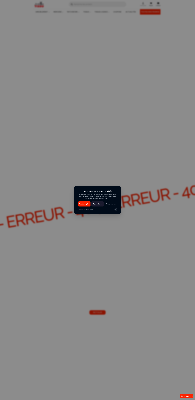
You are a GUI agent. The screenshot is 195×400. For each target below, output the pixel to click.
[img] (115, 209)
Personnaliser (111, 204)
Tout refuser (97, 204)
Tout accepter (84, 204)
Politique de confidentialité (85, 209)
